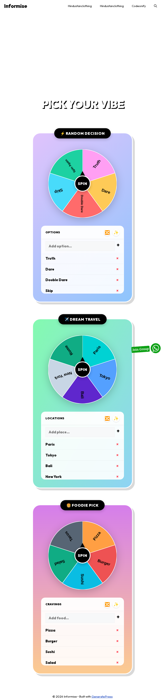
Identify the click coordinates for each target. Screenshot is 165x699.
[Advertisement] (82, 55)
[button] (155, 6)
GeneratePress (102, 696)
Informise (15, 6)
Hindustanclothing (80, 6)
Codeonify (139, 6)
